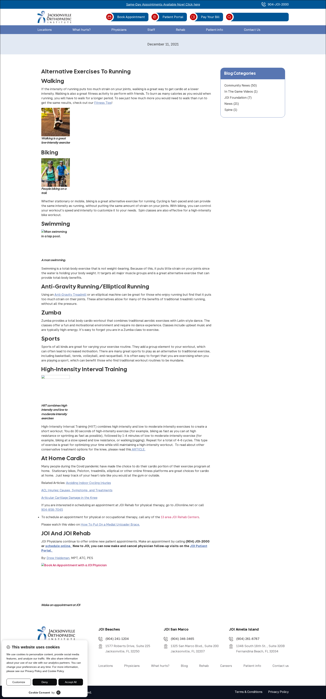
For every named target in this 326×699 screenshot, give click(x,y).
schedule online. (58, 546)
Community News (237, 85)
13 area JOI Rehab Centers (180, 517)
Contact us (281, 666)
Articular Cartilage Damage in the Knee (69, 498)
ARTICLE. (138, 449)
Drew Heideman (58, 558)
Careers (226, 666)
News (228, 104)
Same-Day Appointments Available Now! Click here (163, 4)
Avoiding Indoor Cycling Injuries (88, 483)
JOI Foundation (235, 97)
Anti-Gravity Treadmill (70, 294)
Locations (44, 30)
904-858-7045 (52, 510)
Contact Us (252, 30)
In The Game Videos (238, 91)
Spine (228, 110)
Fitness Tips (103, 103)
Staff (151, 30)
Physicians (119, 30)
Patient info (214, 30)
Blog (184, 666)
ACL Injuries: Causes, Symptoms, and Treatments (76, 490)
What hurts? (82, 30)
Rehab (180, 30)
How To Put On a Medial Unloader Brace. (110, 524)
